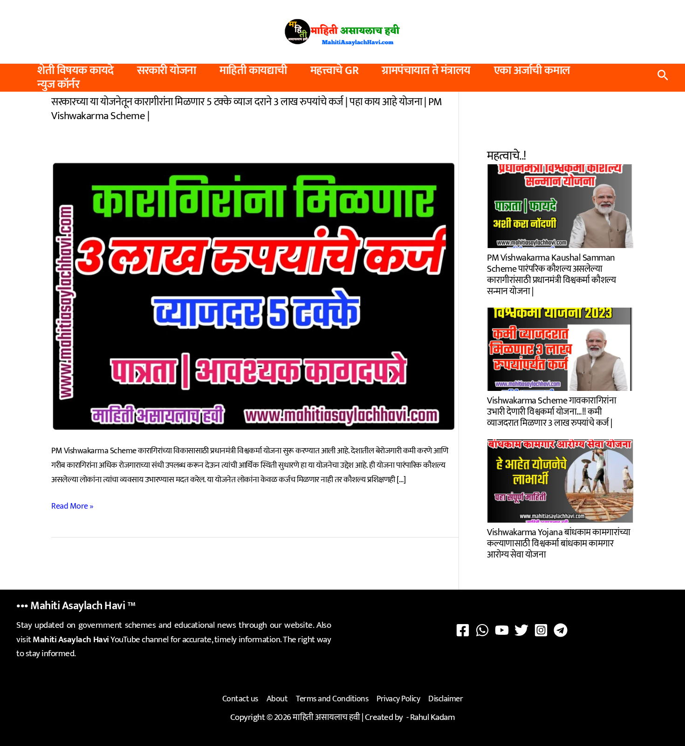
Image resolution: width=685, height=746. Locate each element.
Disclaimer (445, 699)
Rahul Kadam (432, 717)
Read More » (72, 506)
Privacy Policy (398, 699)
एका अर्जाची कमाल (532, 71)
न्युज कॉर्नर (58, 85)
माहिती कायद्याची (253, 71)
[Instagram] (541, 630)
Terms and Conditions (332, 699)
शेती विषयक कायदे (75, 71)
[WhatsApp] (482, 630)
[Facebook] (463, 630)
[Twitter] (521, 630)
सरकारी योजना (166, 71)
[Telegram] (561, 630)
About (277, 699)
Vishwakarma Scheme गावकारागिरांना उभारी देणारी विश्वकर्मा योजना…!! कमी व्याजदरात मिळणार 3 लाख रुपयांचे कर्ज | (551, 411)
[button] (663, 77)
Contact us (240, 699)
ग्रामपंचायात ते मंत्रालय (426, 71)
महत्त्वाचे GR (334, 71)
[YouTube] (502, 630)
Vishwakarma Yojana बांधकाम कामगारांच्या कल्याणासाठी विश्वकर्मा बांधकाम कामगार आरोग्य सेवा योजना (558, 542)
